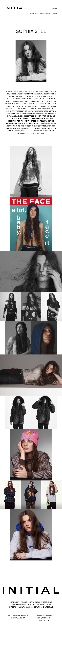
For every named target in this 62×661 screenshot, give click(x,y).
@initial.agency (18, 618)
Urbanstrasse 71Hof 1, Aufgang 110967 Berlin (44, 617)
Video (41, 13)
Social (55, 13)
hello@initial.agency (18, 615)
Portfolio (34, 13)
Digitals (48, 13)
